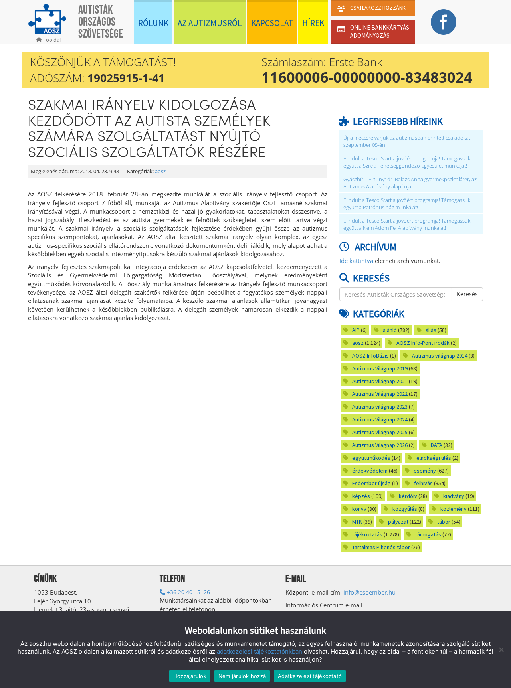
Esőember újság (371, 483)
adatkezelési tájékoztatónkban (259, 651)
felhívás (423, 483)
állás (431, 330)
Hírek (313, 23)
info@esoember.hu (369, 592)
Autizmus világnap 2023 (380, 406)
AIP (356, 330)
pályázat (398, 521)
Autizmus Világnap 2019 (380, 368)
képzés (361, 496)
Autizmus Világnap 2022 (380, 393)
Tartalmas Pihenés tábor (381, 547)
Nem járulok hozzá (242, 676)
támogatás (428, 534)
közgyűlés (404, 508)
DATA (436, 445)
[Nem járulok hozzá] (501, 650)
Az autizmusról (210, 23)
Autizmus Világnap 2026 (380, 445)
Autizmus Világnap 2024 (380, 419)
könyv (359, 508)
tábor (443, 521)
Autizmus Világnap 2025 (380, 432)
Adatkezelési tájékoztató (310, 676)
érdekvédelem (370, 470)
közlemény (453, 508)
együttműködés (371, 457)
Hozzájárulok (189, 676)
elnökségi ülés (433, 457)
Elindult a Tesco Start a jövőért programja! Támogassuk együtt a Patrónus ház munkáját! (406, 204)
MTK (357, 521)
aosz (160, 171)
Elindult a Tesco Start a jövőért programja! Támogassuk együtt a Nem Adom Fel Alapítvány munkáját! (406, 224)
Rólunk (153, 23)
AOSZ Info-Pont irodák (423, 342)
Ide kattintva (356, 261)
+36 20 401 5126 (187, 592)
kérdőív (408, 496)
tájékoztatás (367, 534)
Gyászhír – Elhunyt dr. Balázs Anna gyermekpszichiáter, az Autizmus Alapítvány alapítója (410, 183)
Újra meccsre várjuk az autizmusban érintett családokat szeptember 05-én (406, 141)
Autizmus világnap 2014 (439, 355)
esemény (425, 470)
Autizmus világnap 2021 (380, 381)
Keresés (467, 294)
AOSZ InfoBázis (370, 355)
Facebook (443, 22)
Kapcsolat (272, 23)
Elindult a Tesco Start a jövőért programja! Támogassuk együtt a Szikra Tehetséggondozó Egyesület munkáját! (406, 162)
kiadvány (453, 496)
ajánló (390, 330)
